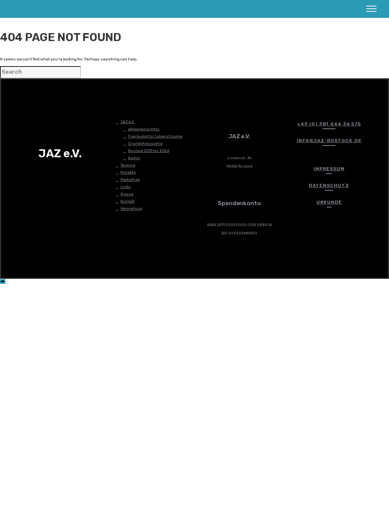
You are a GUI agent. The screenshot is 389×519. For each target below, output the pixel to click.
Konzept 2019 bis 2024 (148, 151)
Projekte (128, 172)
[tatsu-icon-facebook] (36, 176)
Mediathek (130, 179)
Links (125, 187)
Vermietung (131, 208)
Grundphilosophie (145, 143)
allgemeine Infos (144, 129)
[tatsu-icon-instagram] (48, 176)
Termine (127, 165)
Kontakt (127, 201)
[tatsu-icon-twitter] (61, 176)
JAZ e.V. (127, 122)
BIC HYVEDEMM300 (239, 233)
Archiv (134, 158)
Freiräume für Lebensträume (155, 136)
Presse (126, 194)
